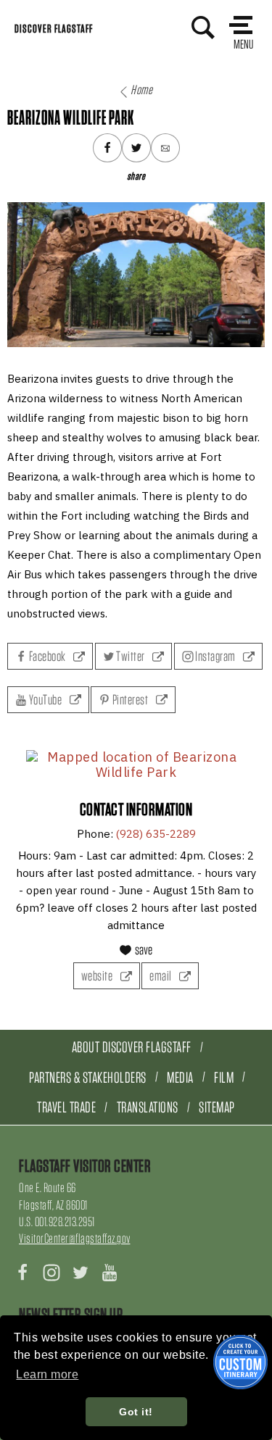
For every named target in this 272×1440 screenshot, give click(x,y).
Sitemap (217, 1107)
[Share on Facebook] (107, 147)
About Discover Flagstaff (131, 1047)
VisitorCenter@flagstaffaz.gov (75, 1238)
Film (224, 1077)
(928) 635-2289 (156, 834)
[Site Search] (203, 27)
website (98, 975)
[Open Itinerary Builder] (240, 1362)
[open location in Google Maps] (136, 765)
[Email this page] (165, 147)
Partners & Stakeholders (88, 1077)
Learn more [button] (47, 1374)
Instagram (216, 656)
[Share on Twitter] (136, 147)
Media (180, 1077)
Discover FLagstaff (54, 29)
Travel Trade (66, 1107)
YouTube (45, 699)
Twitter (131, 656)
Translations (147, 1107)
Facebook (47, 656)
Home (141, 89)
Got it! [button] (136, 1412)
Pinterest (130, 699)
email (161, 975)
